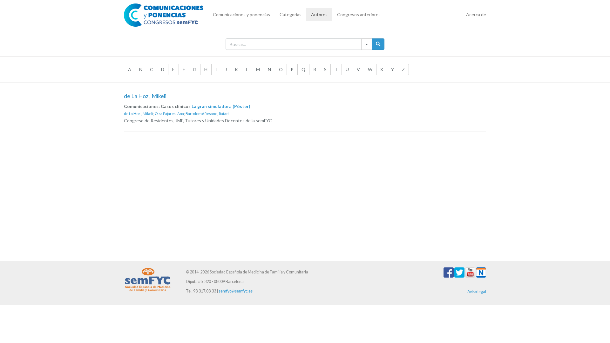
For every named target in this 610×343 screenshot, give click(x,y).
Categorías (291, 14)
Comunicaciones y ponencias (241, 14)
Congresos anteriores (359, 14)
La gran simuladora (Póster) (221, 106)
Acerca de (476, 14)
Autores (319, 14)
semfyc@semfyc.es (236, 291)
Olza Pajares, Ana (169, 113)
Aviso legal (476, 291)
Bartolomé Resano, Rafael (207, 113)
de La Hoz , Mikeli (138, 113)
